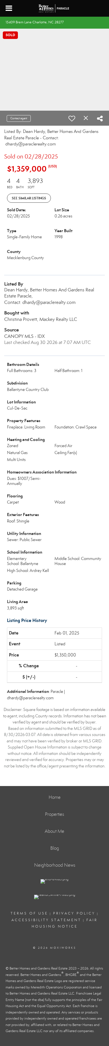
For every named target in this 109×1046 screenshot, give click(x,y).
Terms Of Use (29, 913)
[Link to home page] (54, 8)
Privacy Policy (74, 913)
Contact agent (18, 118)
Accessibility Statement (46, 920)
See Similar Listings (29, 198)
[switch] (72, 118)
